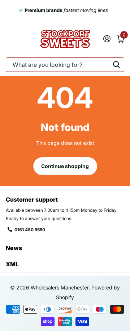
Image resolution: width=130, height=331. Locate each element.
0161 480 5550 (29, 229)
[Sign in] (106, 38)
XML (12, 264)
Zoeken (116, 64)
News (14, 248)
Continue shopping (65, 166)
